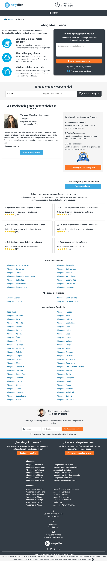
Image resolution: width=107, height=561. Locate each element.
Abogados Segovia (64, 370)
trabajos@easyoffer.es (53, 537)
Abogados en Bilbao (34, 472)
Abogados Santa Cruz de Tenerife (70, 367)
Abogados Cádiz (13, 363)
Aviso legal (55, 554)
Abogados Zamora (64, 396)
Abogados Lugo (63, 334)
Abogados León (63, 326)
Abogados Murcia (64, 345)
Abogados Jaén (63, 315)
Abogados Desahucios (63, 478)
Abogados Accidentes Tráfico (65, 480)
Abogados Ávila (13, 337)
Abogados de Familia (65, 265)
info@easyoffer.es (53, 535)
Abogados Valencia (65, 389)
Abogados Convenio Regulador (66, 467)
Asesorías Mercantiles (62, 500)
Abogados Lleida (64, 330)
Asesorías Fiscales (61, 494)
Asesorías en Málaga (34, 500)
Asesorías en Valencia (35, 494)
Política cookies (68, 554)
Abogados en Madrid (34, 465)
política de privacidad (68, 434)
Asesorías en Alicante (34, 505)
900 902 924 (53, 527)
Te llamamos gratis (72, 429)
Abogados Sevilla (64, 374)
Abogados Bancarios (15, 269)
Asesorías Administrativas (64, 505)
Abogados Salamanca (66, 363)
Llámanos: (53, 524)
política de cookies (84, 559)
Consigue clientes (83, 186)
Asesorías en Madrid (34, 489)
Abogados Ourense (65, 352)
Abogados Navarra (64, 348)
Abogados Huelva (14, 400)
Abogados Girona (14, 389)
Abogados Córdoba (15, 378)
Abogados (30, 461)
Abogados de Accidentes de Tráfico (21, 276)
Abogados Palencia (65, 356)
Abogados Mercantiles (66, 284)
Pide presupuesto (31, 152)
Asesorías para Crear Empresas (66, 489)
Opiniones (45, 554)
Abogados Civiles (14, 273)
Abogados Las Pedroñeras (68, 301)
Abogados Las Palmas (66, 323)
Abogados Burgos (14, 356)
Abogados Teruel (64, 381)
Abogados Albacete (15, 323)
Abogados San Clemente (67, 298)
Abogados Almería (14, 330)
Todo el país (12, 312)
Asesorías (30, 486)
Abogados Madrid (64, 337)
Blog (36, 554)
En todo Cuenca (13, 298)
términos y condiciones (49, 434)
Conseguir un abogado (83, 167)
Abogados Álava (13, 319)
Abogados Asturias (15, 334)
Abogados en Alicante (35, 480)
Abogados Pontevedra (66, 359)
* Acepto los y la (54, 434)
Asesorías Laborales (62, 497)
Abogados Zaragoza (65, 400)
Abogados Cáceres (14, 359)
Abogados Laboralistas (66, 280)
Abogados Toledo (64, 385)
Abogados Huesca (64, 312)
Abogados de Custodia (16, 280)
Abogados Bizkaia (14, 352)
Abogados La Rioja (64, 319)
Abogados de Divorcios (16, 284)
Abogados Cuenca (14, 301)
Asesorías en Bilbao (34, 497)
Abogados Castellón (15, 370)
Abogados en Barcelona (35, 467)
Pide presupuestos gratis (79, 453)
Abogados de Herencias (66, 269)
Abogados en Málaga (34, 475)
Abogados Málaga (64, 341)
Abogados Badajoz (14, 341)
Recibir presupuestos (79, 61)
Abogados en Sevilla (34, 478)
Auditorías (58, 502)
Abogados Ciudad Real (16, 374)
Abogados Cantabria (15, 367)
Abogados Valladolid (65, 392)
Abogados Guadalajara (16, 396)
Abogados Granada (15, 392)
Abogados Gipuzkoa (15, 385)
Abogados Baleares (15, 345)
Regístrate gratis (28, 453)
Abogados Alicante (14, 326)
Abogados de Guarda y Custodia (67, 475)
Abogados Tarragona (65, 378)
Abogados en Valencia (35, 470)
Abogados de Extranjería (17, 287)
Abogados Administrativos (18, 265)
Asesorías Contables (62, 492)
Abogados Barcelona (15, 348)
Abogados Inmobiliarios (66, 276)
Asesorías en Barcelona (35, 492)
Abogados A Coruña (15, 315)
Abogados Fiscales (64, 273)
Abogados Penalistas (65, 287)
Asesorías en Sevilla (34, 502)
